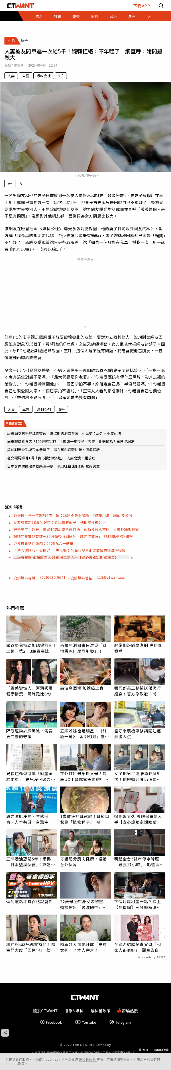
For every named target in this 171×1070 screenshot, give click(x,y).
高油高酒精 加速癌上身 (82, 688)
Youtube (89, 1022)
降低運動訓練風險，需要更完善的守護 (29, 733)
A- (21, 183)
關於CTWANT (45, 1010)
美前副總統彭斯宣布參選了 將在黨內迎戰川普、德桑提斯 (53, 449)
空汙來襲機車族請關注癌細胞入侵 (137, 733)
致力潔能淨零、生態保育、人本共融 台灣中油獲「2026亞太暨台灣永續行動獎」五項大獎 (30, 819)
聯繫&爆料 (74, 1010)
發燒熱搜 (129, 1010)
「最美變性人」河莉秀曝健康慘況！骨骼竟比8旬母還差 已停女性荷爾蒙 (30, 691)
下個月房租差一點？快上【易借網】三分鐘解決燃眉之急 (137, 904)
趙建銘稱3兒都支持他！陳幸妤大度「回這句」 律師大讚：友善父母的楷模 (30, 947)
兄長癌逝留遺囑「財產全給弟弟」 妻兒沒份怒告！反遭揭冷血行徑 (30, 776)
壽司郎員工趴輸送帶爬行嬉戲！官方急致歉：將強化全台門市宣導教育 (137, 691)
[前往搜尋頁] (161, 5)
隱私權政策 (88, 1059)
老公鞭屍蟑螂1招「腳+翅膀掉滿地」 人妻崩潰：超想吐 (51, 458)
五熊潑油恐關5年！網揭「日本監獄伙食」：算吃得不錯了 (30, 861)
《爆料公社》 (50, 228)
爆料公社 (44, 75)
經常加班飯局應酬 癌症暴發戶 (138, 648)
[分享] (5, 1033)
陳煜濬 (19, 65)
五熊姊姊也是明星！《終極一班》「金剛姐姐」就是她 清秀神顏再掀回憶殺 (84, 733)
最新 (39, 16)
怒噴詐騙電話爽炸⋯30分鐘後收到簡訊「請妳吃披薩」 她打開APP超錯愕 (73, 536)
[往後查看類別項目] (146, 16)
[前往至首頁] (20, 5)
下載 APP (141, 5)
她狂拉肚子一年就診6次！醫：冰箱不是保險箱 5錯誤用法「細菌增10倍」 (74, 515)
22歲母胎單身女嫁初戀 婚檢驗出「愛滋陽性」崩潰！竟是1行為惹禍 (84, 904)
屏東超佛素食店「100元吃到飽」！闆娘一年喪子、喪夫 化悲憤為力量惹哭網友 (70, 441)
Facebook (54, 1022)
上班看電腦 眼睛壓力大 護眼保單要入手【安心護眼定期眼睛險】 (65, 557)
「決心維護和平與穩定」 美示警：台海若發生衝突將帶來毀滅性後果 (69, 550)
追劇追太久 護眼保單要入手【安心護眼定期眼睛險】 (139, 819)
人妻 (11, 75)
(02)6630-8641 (53, 577)
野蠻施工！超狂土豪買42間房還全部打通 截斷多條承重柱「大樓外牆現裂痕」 (77, 529)
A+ (10, 183)
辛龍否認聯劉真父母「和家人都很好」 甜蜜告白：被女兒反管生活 (138, 947)
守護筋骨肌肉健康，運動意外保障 (83, 861)
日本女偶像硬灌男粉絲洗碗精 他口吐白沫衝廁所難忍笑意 (53, 466)
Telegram (123, 1022)
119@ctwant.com (112, 577)
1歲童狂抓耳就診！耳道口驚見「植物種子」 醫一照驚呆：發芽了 (84, 819)
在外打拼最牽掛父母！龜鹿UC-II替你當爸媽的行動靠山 (84, 776)
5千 (61, 75)
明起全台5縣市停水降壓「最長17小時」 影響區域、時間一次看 (137, 861)
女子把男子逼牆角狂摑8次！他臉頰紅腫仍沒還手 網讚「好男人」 (139, 776)
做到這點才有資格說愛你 (29, 901)
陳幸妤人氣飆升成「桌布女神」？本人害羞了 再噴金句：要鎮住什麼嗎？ (83, 947)
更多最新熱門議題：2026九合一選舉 (43, 543)
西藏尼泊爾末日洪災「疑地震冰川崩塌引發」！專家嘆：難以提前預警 (83, 648)
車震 (25, 75)
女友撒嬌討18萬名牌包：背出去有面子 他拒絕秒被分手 (59, 522)
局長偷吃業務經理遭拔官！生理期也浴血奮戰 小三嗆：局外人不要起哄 (64, 433)
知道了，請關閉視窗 (156, 1050)
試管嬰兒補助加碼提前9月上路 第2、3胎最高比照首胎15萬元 (30, 648)
